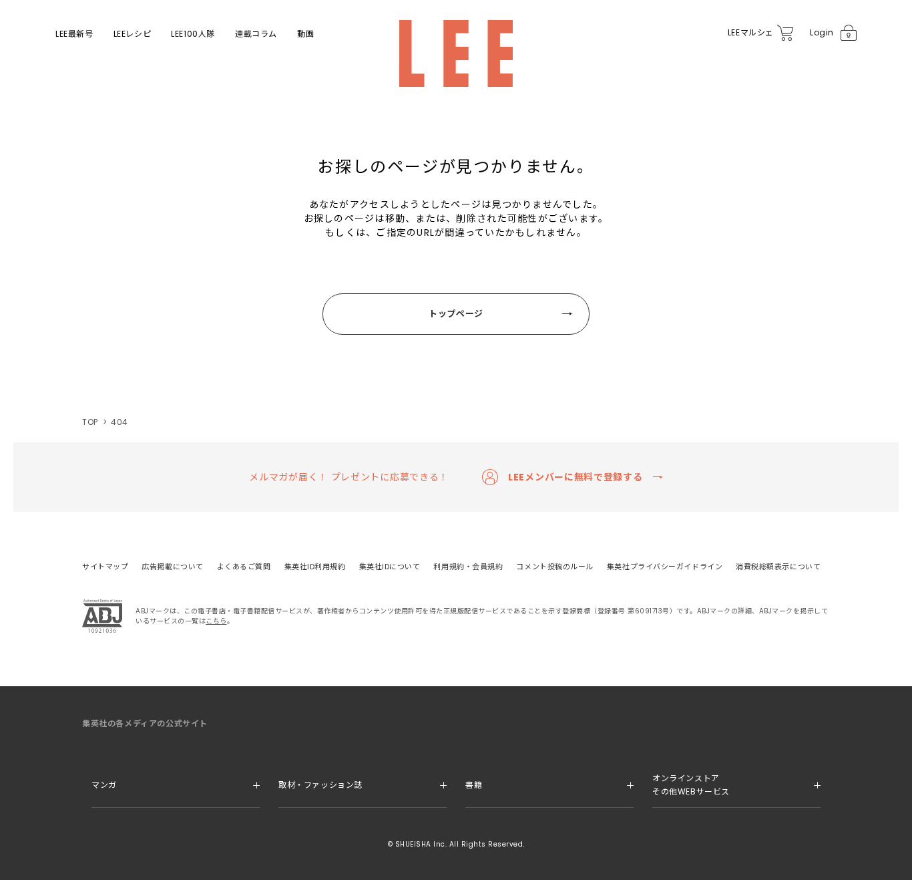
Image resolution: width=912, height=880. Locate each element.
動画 (305, 34)
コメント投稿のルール (555, 566)
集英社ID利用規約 (315, 566)
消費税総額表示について (778, 566)
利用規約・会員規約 (468, 566)
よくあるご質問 (244, 566)
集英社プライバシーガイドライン (664, 566)
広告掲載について (172, 566)
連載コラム (256, 34)
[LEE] (456, 53)
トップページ (456, 313)
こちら (216, 621)
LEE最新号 (74, 34)
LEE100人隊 (193, 34)
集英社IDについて (390, 566)
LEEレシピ (132, 34)
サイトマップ (105, 566)
